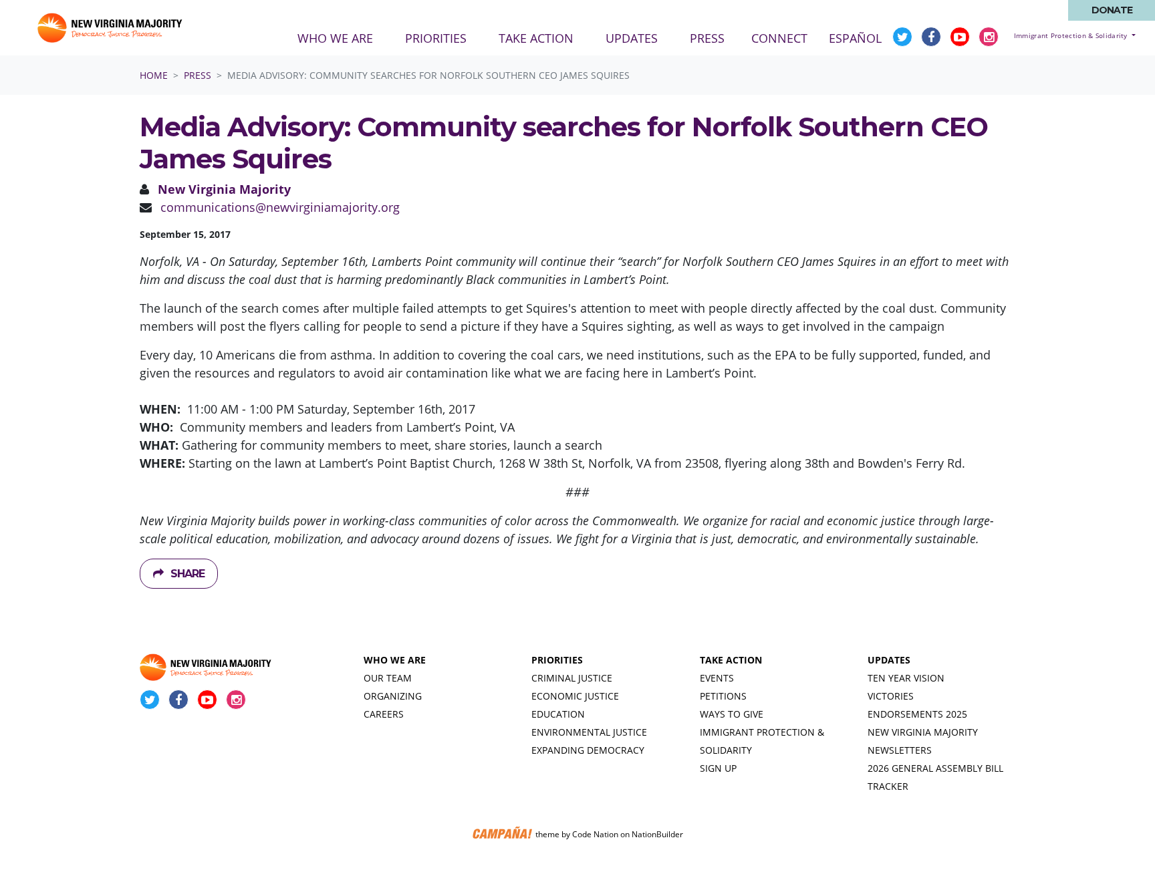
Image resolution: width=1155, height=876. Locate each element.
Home (154, 75)
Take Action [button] (536, 38)
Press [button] (715, 37)
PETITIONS (723, 696)
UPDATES (889, 659)
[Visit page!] (904, 37)
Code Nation (595, 834)
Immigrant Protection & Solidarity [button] (1072, 35)
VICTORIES (891, 696)
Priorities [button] (436, 38)
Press (197, 75)
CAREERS (384, 714)
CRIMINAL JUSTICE (571, 678)
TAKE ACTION (731, 659)
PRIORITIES (557, 659)
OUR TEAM (388, 678)
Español (855, 38)
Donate (1112, 10)
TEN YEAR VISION (906, 678)
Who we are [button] (335, 38)
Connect (779, 38)
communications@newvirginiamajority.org (280, 207)
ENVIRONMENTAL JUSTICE (589, 732)
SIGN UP (718, 768)
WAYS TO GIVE (731, 714)
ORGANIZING (393, 696)
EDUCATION (558, 714)
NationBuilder (657, 834)
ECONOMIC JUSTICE (575, 696)
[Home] (110, 27)
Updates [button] (632, 38)
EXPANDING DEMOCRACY (587, 750)
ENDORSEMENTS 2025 (917, 714)
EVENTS (717, 678)
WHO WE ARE (395, 659)
